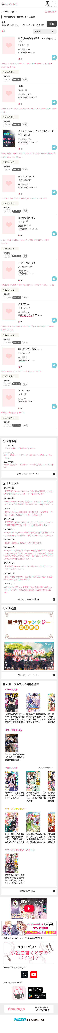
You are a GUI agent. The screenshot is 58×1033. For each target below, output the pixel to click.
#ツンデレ (27, 64)
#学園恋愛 (5, 285)
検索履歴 (52, 12)
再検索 (51, 24)
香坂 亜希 (22, 180)
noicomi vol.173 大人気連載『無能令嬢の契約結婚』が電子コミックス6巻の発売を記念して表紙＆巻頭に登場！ (28, 590)
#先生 (3, 157)
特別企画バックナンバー (28, 675)
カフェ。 (22, 353)
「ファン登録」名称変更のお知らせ (20, 448)
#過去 (3, 330)
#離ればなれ (42, 64)
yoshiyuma (23, 266)
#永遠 (16, 109)
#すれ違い (5, 244)
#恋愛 (3, 109)
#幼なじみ (5, 64)
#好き (50, 64)
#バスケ (4, 199)
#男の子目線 (15, 326)
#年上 (38, 109)
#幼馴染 (13, 285)
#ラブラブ (37, 285)
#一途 (3, 154)
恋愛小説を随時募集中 (44, 767)
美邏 (20, 394)
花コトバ (22, 308)
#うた (3, 240)
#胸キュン (11, 157)
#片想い (15, 240)
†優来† (21, 45)
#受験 (34, 64)
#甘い (49, 109)
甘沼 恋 (22, 135)
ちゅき (21, 221)
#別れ (11, 199)
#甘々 (32, 154)
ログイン (47, 6)
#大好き (26, 154)
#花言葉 (38, 371)
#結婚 (54, 109)
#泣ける (10, 330)
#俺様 (43, 109)
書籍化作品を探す (28, 891)
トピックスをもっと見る (28, 599)
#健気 (30, 240)
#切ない (10, 109)
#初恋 (39, 199)
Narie (20, 90)
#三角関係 (52, 154)
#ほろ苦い (25, 326)
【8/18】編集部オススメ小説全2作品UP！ (23, 543)
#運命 (32, 109)
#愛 (13, 67)
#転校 (16, 199)
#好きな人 (11, 371)
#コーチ (33, 199)
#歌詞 (46, 240)
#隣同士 (13, 64)
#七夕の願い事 (41, 154)
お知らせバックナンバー (28, 474)
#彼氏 (19, 64)
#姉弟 (21, 413)
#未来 (3, 67)
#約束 (9, 67)
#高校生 (50, 326)
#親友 (45, 199)
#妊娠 (3, 112)
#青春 (19, 285)
